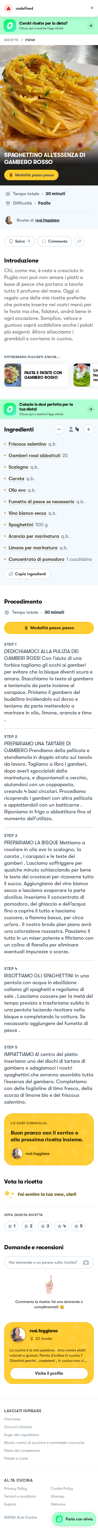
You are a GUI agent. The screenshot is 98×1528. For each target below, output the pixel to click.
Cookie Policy (62, 1488)
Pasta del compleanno (22, 1450)
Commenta (57, 241)
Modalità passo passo (34, 175)
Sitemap (57, 1496)
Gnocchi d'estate (18, 1427)
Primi (30, 40)
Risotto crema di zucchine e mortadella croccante (44, 1443)
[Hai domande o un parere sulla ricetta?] (44, 1262)
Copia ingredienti (30, 574)
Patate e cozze (16, 1458)
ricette (11, 40)
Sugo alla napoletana (21, 1435)
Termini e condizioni (20, 1496)
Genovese (12, 1419)
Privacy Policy (15, 1488)
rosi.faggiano (47, 220)
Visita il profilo (49, 1373)
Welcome (58, 1504)
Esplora (10, 1504)
